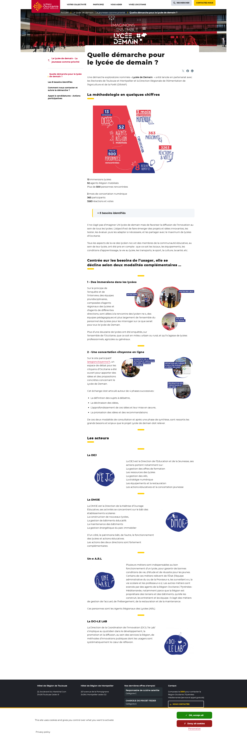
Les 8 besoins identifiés (60, 82)
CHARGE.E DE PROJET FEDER (141, 700)
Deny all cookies (196, 723)
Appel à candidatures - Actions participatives (64, 97)
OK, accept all (195, 715)
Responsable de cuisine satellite (142, 690)
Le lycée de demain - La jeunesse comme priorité (99, 12)
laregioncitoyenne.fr (98, 361)
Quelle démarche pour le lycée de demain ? (65, 75)
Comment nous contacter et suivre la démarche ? (63, 88)
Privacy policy (43, 732)
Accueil (64, 12)
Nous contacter (181, 704)
